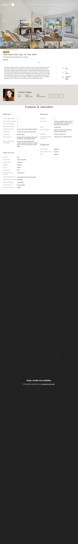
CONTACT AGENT (56, 95)
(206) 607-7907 (29, 96)
